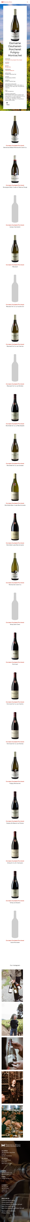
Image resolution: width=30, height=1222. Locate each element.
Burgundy (8, 67)
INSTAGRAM (5, 1188)
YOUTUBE (4, 1192)
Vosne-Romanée (15, 942)
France (7, 63)
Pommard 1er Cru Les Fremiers (15, 743)
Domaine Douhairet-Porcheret (15, 46)
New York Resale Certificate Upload (13, 1208)
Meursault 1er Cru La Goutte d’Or (15, 306)
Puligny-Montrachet (15, 783)
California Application (8, 1200)
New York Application (8, 1206)
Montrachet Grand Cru (15, 584)
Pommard (15, 664)
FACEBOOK (5, 1186)
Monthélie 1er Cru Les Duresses (15, 465)
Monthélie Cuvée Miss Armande (15, 545)
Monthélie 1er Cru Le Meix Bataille (15, 425)
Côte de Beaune (9, 70)
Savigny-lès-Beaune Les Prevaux (15, 823)
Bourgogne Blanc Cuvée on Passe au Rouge (15, 187)
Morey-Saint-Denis (15, 624)
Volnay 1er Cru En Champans (15, 863)
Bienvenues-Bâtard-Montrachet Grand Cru (15, 147)
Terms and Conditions (8, 1211)
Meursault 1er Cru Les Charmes (15, 346)
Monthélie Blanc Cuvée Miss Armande (15, 505)
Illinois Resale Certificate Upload (12, 1204)
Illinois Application (7, 1202)
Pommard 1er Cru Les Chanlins (15, 704)
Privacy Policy (6, 1213)
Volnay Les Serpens (15, 902)
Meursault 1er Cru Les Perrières (15, 386)
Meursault (15, 266)
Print (8, 104)
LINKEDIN (4, 1190)
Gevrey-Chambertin (15, 227)
